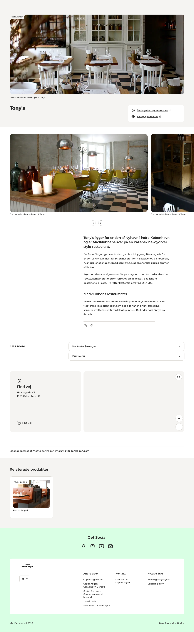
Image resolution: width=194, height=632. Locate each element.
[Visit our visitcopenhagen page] (83, 546)
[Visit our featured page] (101, 546)
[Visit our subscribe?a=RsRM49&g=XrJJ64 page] (110, 546)
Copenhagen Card (93, 579)
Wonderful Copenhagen (96, 605)
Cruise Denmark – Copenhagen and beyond (93, 594)
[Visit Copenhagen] (27, 565)
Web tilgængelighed (159, 579)
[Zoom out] (179, 426)
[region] (134, 401)
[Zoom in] (179, 418)
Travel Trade (89, 601)
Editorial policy (155, 583)
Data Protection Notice (171, 623)
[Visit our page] (92, 546)
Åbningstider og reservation (152, 110)
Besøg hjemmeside (147, 116)
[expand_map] (178, 377)
